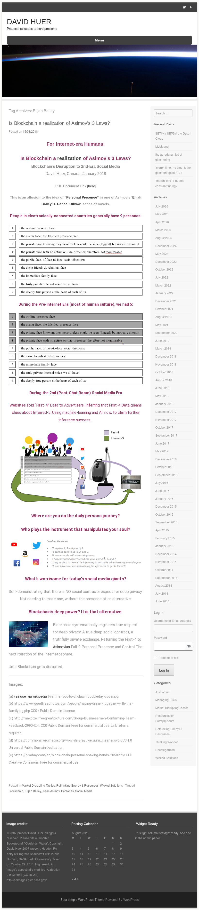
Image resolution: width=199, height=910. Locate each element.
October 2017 (164, 427)
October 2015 (164, 514)
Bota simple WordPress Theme (82, 900)
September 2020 (166, 332)
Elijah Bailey (33, 791)
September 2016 (166, 475)
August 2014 (163, 585)
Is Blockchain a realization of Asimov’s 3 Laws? (59, 123)
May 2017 (161, 451)
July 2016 (161, 482)
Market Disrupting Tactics (38, 785)
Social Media (83, 791)
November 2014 (166, 561)
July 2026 (161, 206)
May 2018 (161, 396)
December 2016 (166, 459)
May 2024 (161, 253)
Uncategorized (165, 750)
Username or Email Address (172, 620)
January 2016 (164, 498)
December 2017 (166, 411)
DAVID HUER (29, 22)
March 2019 (163, 348)
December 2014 (166, 554)
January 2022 (164, 293)
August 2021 (163, 317)
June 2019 (162, 340)
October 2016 (164, 467)
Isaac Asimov (51, 791)
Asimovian (61, 647)
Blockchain (16, 791)
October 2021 (164, 309)
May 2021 (161, 325)
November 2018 (166, 364)
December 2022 (166, 261)
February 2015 (165, 538)
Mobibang (162, 146)
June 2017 (162, 443)
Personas (67, 791)
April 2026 (162, 222)
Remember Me (168, 657)
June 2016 (162, 490)
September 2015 (166, 522)
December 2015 (166, 506)
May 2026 (161, 214)
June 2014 (162, 601)
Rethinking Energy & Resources (77, 785)
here (91, 186)
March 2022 (163, 285)
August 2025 (163, 238)
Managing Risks (166, 700)
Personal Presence (81, 197)
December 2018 (166, 356)
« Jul (75, 879)
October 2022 (164, 269)
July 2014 (161, 593)
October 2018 (164, 372)
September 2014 (166, 577)
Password (160, 637)
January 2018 (164, 404)
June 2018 (162, 388)
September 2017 (166, 435)
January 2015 (164, 546)
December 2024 (166, 246)
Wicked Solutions (111, 785)
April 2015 (162, 530)
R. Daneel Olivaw (67, 204)
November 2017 (166, 419)
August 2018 (163, 380)
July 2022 (161, 277)
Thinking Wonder (166, 742)
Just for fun (162, 692)
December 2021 (166, 301)
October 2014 (164, 569)
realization (69, 158)
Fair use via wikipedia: (31, 696)
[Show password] (189, 646)
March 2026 (163, 230)
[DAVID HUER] (99, 95)
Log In (164, 670)
